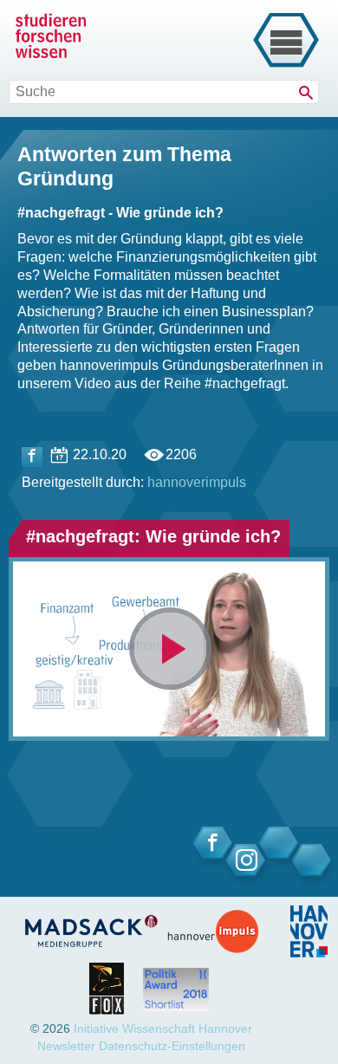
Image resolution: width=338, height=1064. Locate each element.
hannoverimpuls (196, 482)
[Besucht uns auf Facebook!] (32, 457)
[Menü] (286, 40)
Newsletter (66, 1046)
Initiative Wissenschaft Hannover (163, 1028)
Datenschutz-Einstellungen (172, 1046)
